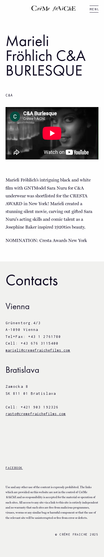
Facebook (14, 467)
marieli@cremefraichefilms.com (38, 350)
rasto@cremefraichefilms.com (36, 414)
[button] (94, 9)
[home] (52, 8)
